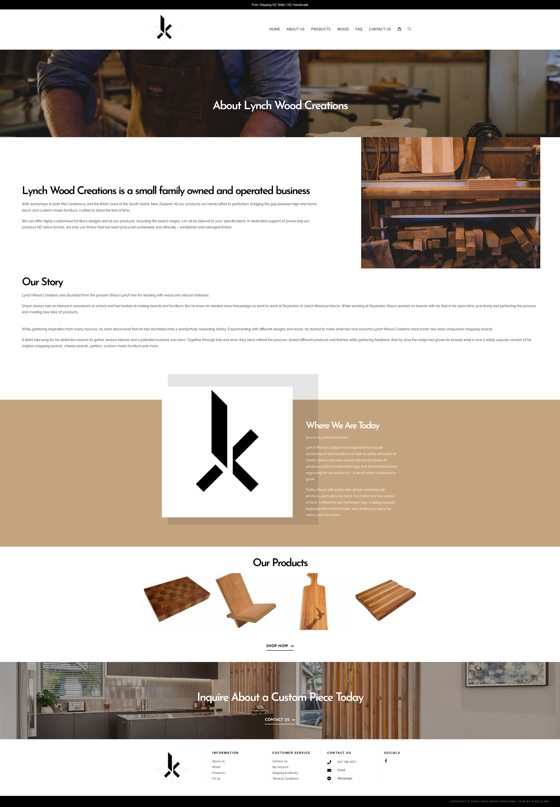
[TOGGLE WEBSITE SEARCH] (409, 29)
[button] (142, 601)
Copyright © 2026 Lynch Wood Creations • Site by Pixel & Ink (499, 801)
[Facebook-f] (386, 761)
